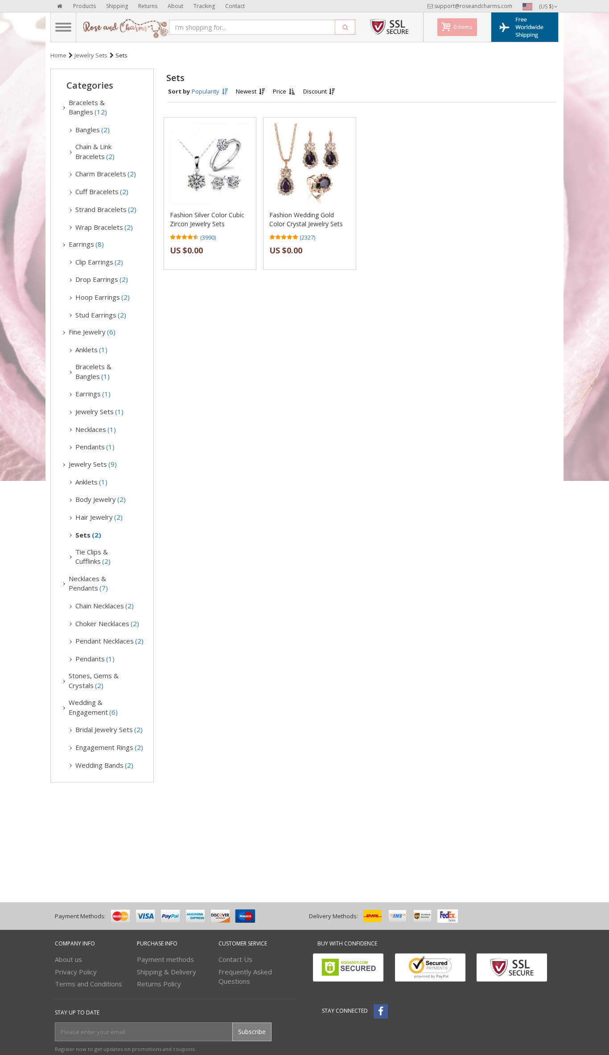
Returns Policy (159, 983)
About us (68, 959)
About (175, 6)
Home (58, 55)
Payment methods (165, 959)
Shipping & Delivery (166, 971)
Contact (235, 6)
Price (280, 91)
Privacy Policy (76, 971)
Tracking (204, 6)
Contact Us (235, 959)
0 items (463, 27)
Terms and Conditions (88, 983)
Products (84, 6)
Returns (147, 6)
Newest (247, 91)
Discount (315, 91)
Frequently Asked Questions (245, 976)
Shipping (117, 6)
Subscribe (252, 1031)
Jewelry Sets (90, 55)
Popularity (206, 91)
